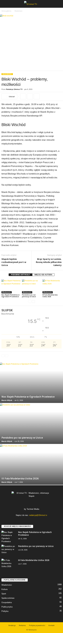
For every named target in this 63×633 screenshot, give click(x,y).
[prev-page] (29, 301)
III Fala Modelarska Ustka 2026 (50, 296)
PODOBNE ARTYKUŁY (20, 275)
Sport (3, 594)
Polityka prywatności (37, 625)
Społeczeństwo (7, 598)
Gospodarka (6, 602)
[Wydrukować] (30, 96)
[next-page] (33, 301)
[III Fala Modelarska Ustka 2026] (52, 286)
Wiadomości (7, 74)
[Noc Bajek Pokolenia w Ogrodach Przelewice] (11, 286)
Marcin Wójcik (6, 400)
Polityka (4, 611)
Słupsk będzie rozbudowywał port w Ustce (13, 262)
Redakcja (12, 625)
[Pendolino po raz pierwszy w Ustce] (31, 286)
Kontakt (51, 625)
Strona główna (6, 11)
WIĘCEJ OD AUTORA (43, 275)
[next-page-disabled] (6, 355)
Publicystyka (6, 607)
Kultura (4, 589)
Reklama (22, 625)
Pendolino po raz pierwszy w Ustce (29, 296)
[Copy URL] (23, 96)
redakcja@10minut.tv (38, 515)
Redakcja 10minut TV (14, 89)
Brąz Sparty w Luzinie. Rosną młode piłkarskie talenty (49, 262)
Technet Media (33, 509)
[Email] (37, 96)
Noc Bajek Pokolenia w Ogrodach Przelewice (10, 296)
